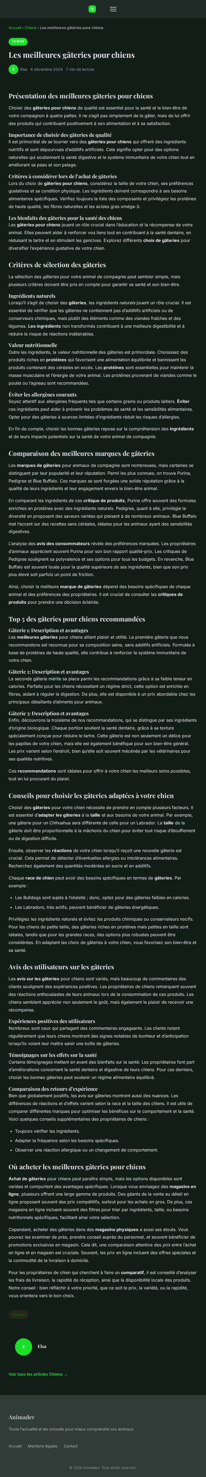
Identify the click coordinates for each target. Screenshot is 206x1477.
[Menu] (113, 9)
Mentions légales (42, 1446)
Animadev (22, 1417)
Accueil (15, 28)
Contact (71, 1446)
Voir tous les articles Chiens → (38, 1374)
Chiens (30, 28)
